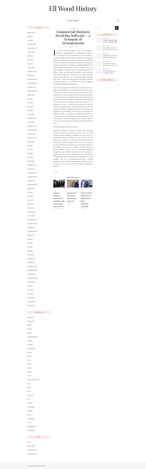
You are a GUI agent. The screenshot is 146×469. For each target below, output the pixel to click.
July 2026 (30, 36)
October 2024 (31, 87)
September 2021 (32, 231)
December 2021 (32, 219)
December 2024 (32, 79)
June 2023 (30, 149)
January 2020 (31, 305)
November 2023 (32, 130)
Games (29, 364)
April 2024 (30, 110)
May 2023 (30, 153)
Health (29, 372)
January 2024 (31, 122)
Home (29, 376)
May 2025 (30, 63)
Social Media (30, 407)
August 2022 (31, 188)
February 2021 (31, 258)
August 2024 (31, 95)
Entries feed (31, 446)
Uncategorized (31, 426)
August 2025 (31, 52)
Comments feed (32, 450)
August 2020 (31, 282)
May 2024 (30, 106)
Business (30, 329)
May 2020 (30, 294)
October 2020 (31, 274)
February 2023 (31, 165)
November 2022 (32, 177)
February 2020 (31, 301)
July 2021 (30, 239)
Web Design (30, 430)
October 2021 (31, 227)
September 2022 (32, 184)
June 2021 (30, 243)
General (29, 368)
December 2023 (32, 126)
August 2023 (31, 141)
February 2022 (31, 212)
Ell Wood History (73, 8)
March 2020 (30, 297)
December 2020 (32, 266)
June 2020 (30, 290)
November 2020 (32, 270)
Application (30, 317)
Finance (29, 356)
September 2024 (32, 91)
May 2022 (30, 200)
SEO (28, 399)
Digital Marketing (32, 337)
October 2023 (31, 134)
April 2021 (30, 251)
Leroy (56, 171)
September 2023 (32, 138)
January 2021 (31, 262)
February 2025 (31, 71)
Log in (29, 442)
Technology (30, 418)
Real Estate (30, 395)
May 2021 (30, 247)
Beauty (29, 325)
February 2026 (31, 44)
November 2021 (32, 223)
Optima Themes (41, 466)
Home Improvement (33, 379)
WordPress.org (31, 454)
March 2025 (30, 67)
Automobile (30, 321)
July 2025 (30, 56)
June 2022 (30, 196)
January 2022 (31, 216)
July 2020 (30, 286)
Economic (30, 340)
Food (28, 360)
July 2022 (30, 192)
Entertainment (73, 20)
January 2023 (31, 169)
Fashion (29, 352)
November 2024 (32, 83)
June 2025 (30, 60)
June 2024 (30, 102)
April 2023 (30, 157)
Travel (29, 422)
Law (28, 383)
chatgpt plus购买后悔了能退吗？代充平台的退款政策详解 (110, 41)
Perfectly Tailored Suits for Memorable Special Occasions (110, 49)
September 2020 (32, 278)
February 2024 (31, 118)
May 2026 (30, 40)
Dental (29, 333)
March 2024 (30, 114)
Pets (28, 391)
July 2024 (30, 99)
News (29, 387)
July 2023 (30, 145)
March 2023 (30, 161)
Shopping (30, 403)
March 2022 (30, 208)
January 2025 (31, 75)
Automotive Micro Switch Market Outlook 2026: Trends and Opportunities (110, 64)
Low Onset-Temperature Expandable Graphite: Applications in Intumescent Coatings (110, 72)
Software (30, 411)
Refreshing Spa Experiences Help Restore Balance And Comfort (110, 57)
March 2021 (30, 255)
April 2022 (30, 204)
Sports (29, 415)
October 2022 (31, 180)
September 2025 (32, 48)
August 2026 (31, 32)
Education (30, 344)
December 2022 (32, 173)
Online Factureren (80, 142)
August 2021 (31, 235)
